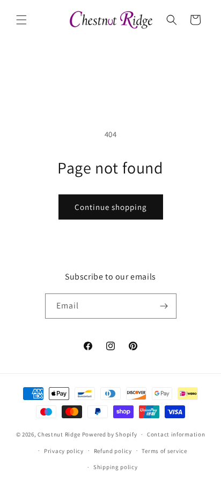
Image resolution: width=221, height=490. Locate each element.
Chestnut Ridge (59, 434)
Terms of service (164, 451)
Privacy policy (64, 451)
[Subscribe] (164, 306)
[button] (21, 20)
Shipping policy (115, 467)
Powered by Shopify (109, 434)
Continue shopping (111, 207)
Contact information (176, 434)
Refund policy (113, 451)
